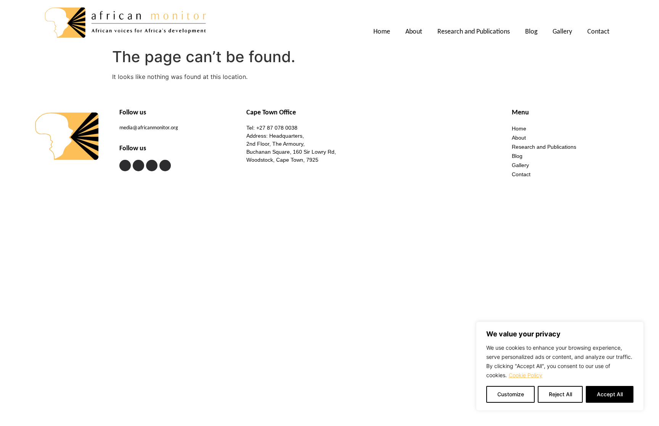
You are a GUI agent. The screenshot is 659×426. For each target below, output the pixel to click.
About (413, 31)
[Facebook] (125, 165)
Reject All (560, 394)
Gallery (562, 31)
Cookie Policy (525, 375)
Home (381, 31)
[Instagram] (152, 165)
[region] (560, 366)
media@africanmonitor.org (148, 128)
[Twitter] (138, 165)
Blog (531, 31)
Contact (598, 31)
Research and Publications (473, 31)
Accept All (610, 394)
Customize (510, 394)
